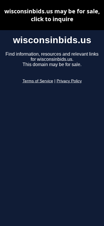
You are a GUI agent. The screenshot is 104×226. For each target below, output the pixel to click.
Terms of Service (38, 81)
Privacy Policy (69, 81)
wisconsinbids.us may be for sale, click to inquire (52, 15)
